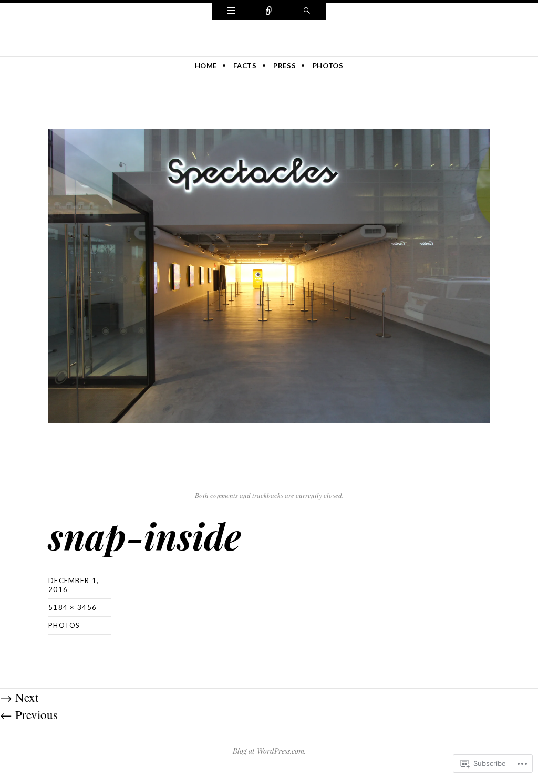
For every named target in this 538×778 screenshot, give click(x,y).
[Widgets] (231, 11)
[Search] (307, 11)
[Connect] (269, 11)
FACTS (244, 65)
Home (206, 65)
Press (284, 65)
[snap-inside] (269, 274)
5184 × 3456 (72, 607)
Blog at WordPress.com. (269, 751)
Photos (328, 65)
